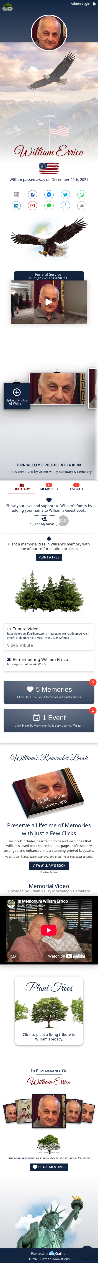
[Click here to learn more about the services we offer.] (49, 1145)
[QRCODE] (16, 194)
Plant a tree (49, 557)
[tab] (21, 486)
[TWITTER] (65, 194)
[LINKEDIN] (16, 205)
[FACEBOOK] (32, 194)
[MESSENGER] (49, 194)
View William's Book (49, 865)
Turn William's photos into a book (49, 465)
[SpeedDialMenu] (87, 1252)
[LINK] (81, 205)
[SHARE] (65, 205)
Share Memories (52, 1167)
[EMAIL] (32, 205)
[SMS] (49, 205)
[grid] (49, 407)
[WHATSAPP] (81, 194)
